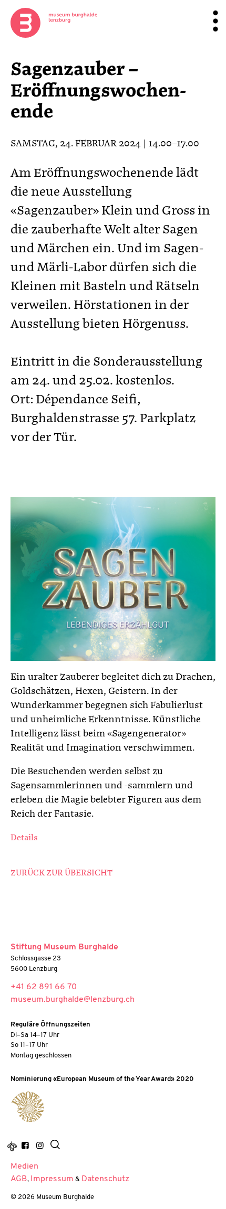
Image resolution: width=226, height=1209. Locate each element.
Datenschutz (105, 1179)
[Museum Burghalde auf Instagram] (39, 1146)
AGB (19, 1179)
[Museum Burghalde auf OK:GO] (12, 1146)
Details (24, 838)
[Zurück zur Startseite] (54, 22)
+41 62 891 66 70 (44, 987)
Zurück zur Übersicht (61, 873)
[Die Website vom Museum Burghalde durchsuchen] (55, 1146)
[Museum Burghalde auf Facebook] (25, 1146)
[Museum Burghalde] (28, 1107)
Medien (24, 1166)
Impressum (52, 1179)
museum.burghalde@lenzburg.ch (73, 1000)
